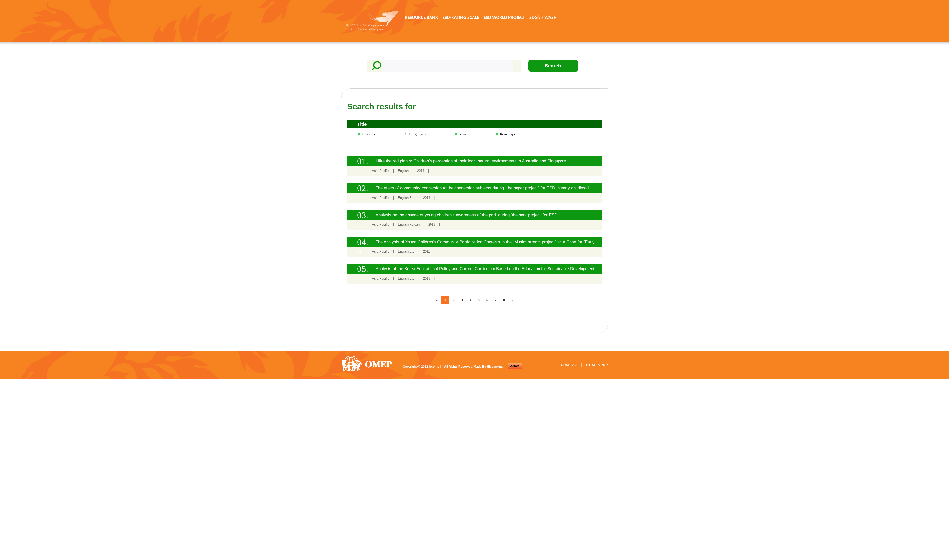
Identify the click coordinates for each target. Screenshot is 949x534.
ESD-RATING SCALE (460, 17)
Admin (514, 366)
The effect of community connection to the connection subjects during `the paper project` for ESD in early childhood (482, 188)
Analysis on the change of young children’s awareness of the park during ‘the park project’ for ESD (466, 215)
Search (553, 65)
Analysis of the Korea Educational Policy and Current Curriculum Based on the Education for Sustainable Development (485, 269)
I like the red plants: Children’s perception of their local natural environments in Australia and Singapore (471, 161)
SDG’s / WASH (543, 17)
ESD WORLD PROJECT (504, 17)
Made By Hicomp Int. (488, 366)
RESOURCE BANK (421, 17)
